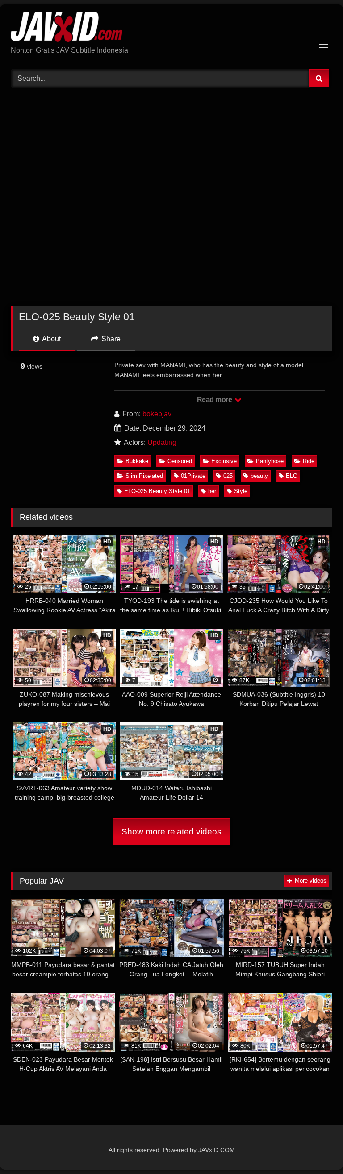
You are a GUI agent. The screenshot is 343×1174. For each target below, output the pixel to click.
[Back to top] (315, 1147)
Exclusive (224, 461)
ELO (291, 476)
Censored (179, 461)
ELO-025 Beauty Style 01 (157, 491)
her (212, 491)
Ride (308, 461)
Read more (215, 399)
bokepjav (157, 414)
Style (240, 491)
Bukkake (136, 461)
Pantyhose (270, 461)
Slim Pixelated (144, 476)
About (51, 339)
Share (110, 339)
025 (228, 476)
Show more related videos (171, 831)
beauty (259, 476)
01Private (193, 476)
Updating (161, 442)
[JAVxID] (171, 28)
